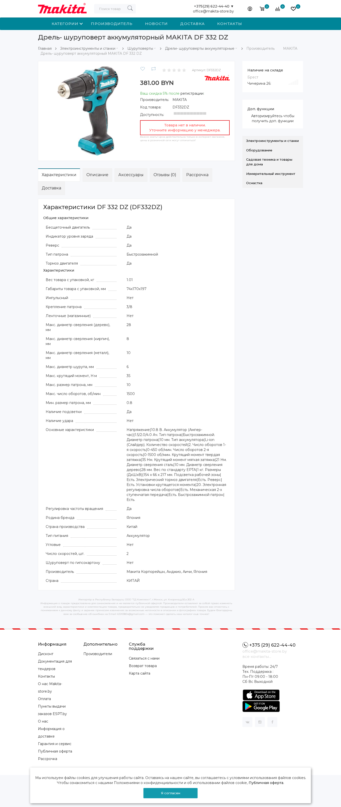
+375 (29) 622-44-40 (272, 645)
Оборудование (259, 150)
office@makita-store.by (213, 11)
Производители (97, 654)
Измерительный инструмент (270, 174)
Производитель (112, 23)
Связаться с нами (144, 658)
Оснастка (254, 183)
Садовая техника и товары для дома (269, 161)
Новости (156, 23)
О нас (43, 721)
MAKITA (179, 99)
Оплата (44, 699)
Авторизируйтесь (266, 116)
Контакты (229, 23)
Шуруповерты (140, 48)
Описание (97, 174)
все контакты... (256, 656)
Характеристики (59, 174)
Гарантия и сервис (54, 744)
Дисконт (45, 654)
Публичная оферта (55, 751)
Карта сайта (139, 673)
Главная (45, 48)
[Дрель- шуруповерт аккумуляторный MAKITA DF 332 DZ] (88, 110)
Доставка (192, 23)
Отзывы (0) (165, 174)
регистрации (191, 93)
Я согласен (170, 793)
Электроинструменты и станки (87, 48)
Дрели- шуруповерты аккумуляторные (199, 48)
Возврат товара (143, 666)
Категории (65, 23)
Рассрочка (197, 174)
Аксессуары (131, 174)
